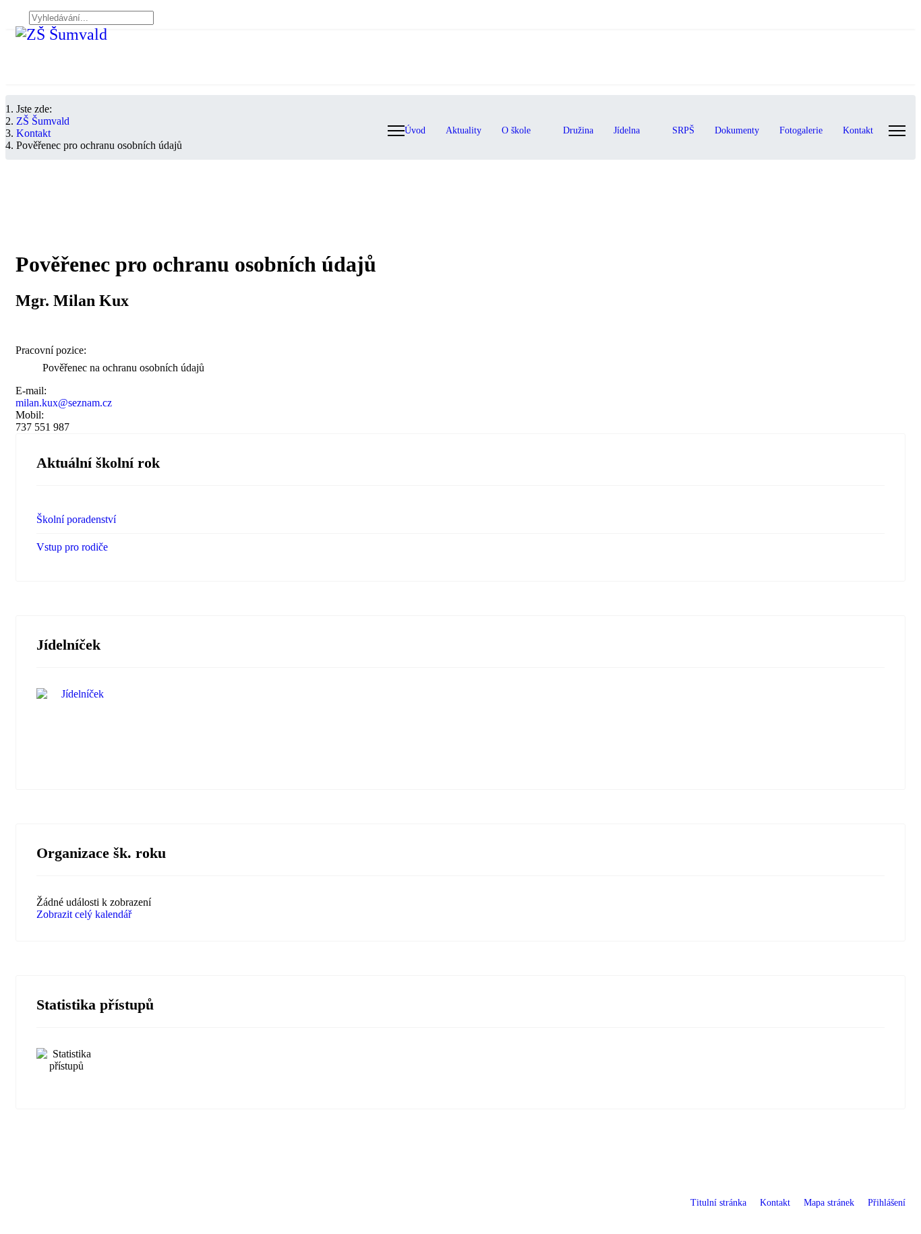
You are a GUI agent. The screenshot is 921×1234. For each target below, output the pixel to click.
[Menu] (897, 131)
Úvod (415, 130)
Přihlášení (886, 1203)
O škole (516, 130)
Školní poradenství (76, 519)
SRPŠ (683, 130)
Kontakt (858, 130)
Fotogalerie (801, 130)
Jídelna (627, 130)
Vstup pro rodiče (72, 547)
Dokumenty (737, 130)
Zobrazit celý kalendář (83, 914)
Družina (578, 130)
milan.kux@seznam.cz (64, 402)
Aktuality (463, 130)
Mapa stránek (829, 1203)
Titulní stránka (718, 1203)
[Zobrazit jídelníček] (460, 728)
